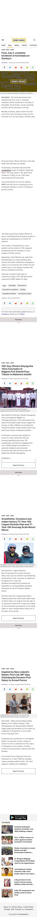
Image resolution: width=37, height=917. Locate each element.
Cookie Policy (28, 907)
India (10, 45)
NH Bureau (4, 62)
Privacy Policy (17, 907)
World (16, 45)
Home (3, 45)
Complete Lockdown (9, 293)
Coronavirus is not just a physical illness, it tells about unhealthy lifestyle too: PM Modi (1, 460)
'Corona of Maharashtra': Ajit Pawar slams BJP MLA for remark (35, 460)
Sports (24, 45)
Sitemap (7, 909)
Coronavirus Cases (24, 293)
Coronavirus (22, 285)
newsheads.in (24, 914)
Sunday (22, 289)
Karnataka (12, 285)
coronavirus (6, 170)
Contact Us (19, 909)
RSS (12, 909)
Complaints (29, 909)
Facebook (5, 314)
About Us (7, 907)
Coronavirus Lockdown (10, 289)
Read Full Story (18, 465)
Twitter (22, 314)
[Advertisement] (18, 18)
